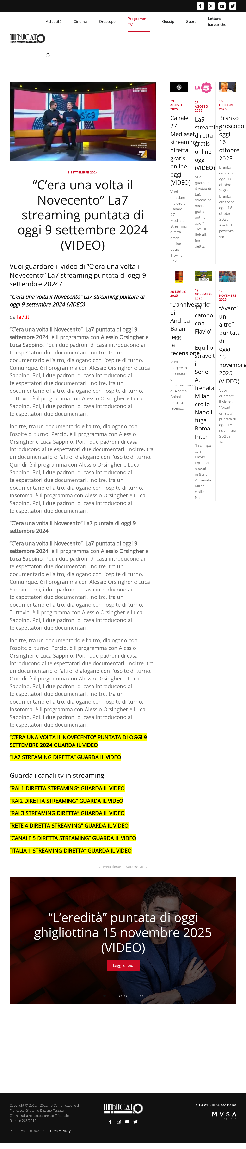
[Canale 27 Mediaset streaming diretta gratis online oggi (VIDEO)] (179, 87)
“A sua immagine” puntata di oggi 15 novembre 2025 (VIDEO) (121, 996)
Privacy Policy (60, 1131)
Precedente (111, 866)
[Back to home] (28, 38)
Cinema (80, 21)
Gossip (168, 21)
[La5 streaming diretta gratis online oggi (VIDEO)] (203, 87)
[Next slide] (224, 940)
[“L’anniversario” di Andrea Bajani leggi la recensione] (179, 276)
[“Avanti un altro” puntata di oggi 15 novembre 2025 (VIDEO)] (227, 276)
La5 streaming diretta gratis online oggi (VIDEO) (208, 143)
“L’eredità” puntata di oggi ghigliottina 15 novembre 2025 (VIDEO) (105, 996)
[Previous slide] (21, 940)
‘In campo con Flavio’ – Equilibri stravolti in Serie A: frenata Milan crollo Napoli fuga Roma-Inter (206, 371)
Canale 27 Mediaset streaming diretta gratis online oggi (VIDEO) (183, 150)
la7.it (23, 316)
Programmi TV (137, 21)
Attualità (54, 21)
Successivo (135, 866)
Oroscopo (107, 21)
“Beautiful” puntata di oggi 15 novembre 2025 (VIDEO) (142, 996)
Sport (191, 21)
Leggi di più (123, 965)
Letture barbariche (217, 21)
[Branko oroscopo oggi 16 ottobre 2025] (227, 87)
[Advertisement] (123, 1057)
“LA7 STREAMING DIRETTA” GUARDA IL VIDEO (65, 757)
